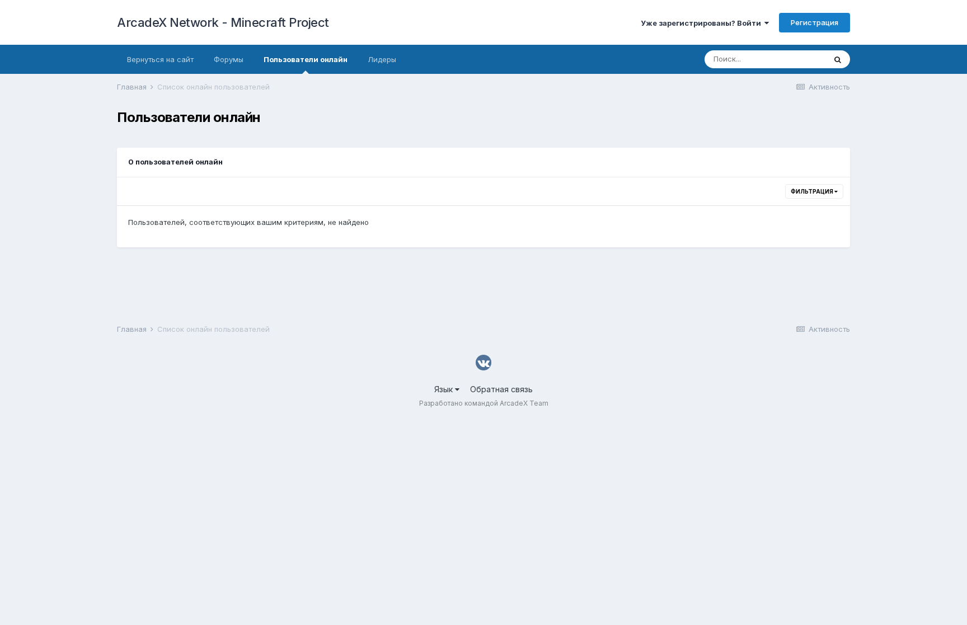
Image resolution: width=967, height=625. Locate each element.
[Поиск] (837, 59)
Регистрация (814, 22)
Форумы (228, 59)
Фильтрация (812, 191)
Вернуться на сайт (160, 59)
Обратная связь (501, 389)
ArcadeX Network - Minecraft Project (223, 22)
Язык (444, 389)
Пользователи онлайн (306, 59)
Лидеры (382, 59)
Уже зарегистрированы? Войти (702, 22)
